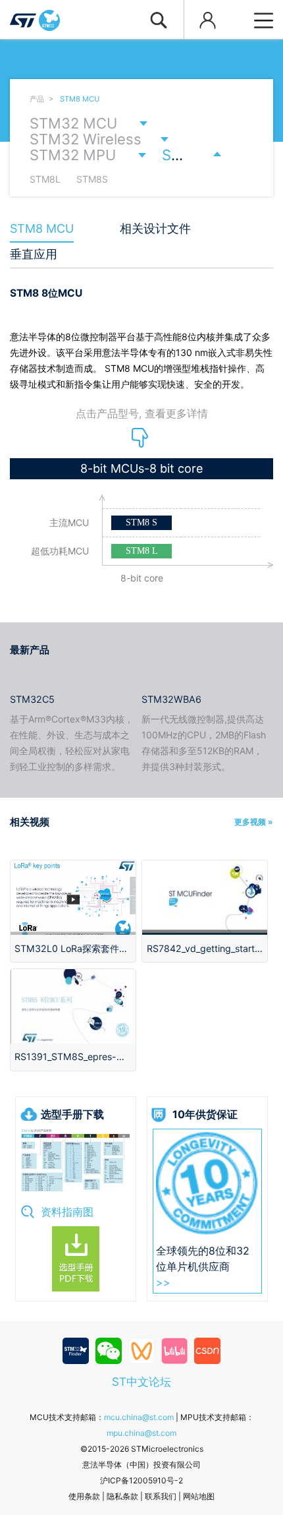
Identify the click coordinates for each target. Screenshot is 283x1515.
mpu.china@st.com (141, 1433)
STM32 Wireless (86, 139)
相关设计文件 (155, 228)
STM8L (45, 179)
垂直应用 (33, 254)
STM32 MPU (73, 154)
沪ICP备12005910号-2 (141, 1480)
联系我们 (160, 1496)
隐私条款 (122, 1496)
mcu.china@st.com (139, 1417)
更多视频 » (253, 822)
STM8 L (142, 551)
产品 (37, 99)
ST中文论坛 (141, 1381)
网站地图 (199, 1496)
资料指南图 (67, 1211)
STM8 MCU (79, 99)
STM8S (92, 179)
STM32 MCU (73, 123)
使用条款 (84, 1496)
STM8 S (141, 522)
